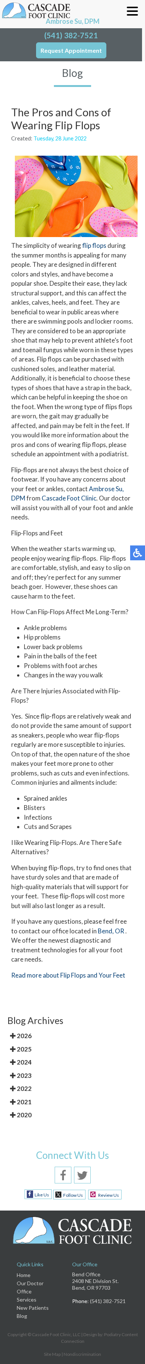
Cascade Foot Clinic (69, 498)
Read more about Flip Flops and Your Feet (68, 975)
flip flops (94, 245)
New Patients (33, 1308)
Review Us (108, 1195)
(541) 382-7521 (71, 35)
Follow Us (73, 1195)
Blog (22, 1316)
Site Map (52, 1354)
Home (23, 1275)
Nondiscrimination (82, 1354)
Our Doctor (30, 1283)
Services (26, 1299)
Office (24, 1291)
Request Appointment (71, 50)
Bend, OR (111, 931)
